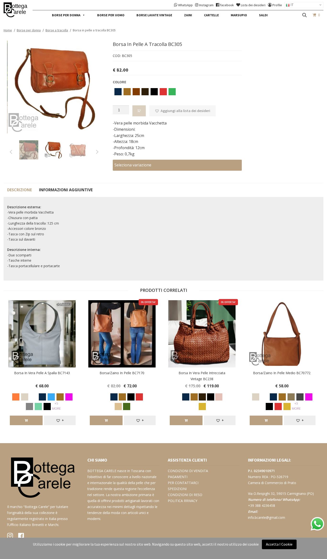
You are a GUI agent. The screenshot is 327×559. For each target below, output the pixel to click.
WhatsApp (185, 5)
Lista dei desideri (253, 5)
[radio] (117, 91)
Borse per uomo (110, 15)
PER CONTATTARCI (183, 482)
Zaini (188, 15)
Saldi (263, 15)
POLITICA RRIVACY (182, 500)
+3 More (296, 406)
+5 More (56, 406)
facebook (227, 5)
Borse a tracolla (56, 30)
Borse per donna (66, 15)
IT (291, 5)
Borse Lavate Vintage (154, 15)
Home (8, 30)
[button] (182, 110)
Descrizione (19, 189)
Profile (277, 5)
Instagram (206, 5)
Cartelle (211, 15)
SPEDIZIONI (177, 488)
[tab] (19, 190)
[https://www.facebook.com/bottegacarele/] (21, 537)
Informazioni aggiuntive (66, 189)
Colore (119, 81)
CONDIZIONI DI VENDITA (188, 471)
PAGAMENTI (177, 476)
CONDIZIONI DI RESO (185, 494)
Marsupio (239, 15)
